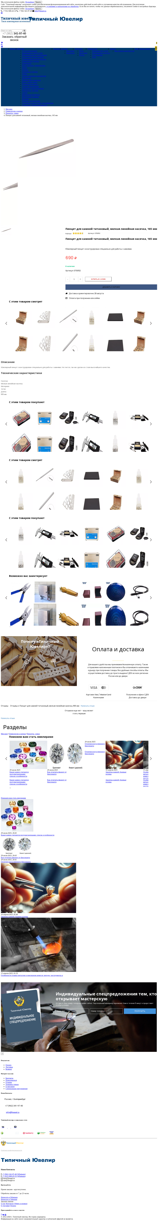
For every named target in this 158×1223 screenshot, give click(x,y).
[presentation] (10, 627)
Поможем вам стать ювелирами (13, 798)
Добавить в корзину (111, 287)
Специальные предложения (16, 1089)
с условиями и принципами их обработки (62, 6)
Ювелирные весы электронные (34, 55)
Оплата (8, 1065)
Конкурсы (70, 53)
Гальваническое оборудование (34, 59)
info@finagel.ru (40, 11)
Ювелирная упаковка (30, 97)
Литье (24, 68)
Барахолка (58, 49)
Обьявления (92, 49)
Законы (113, 49)
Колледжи (83, 53)
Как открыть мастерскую (124, 51)
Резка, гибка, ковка (29, 82)
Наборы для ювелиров (31, 101)
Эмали (24, 93)
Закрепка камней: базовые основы (116, 773)
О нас (3, 1204)
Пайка (24, 74)
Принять (38, 2)
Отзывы (9, 1082)
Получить (140, 1011)
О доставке (5, 1206)
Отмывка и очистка (30, 72)
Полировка (26, 78)
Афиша (65, 49)
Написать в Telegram (9, 1199)
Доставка (9, 1067)
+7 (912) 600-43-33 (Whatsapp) (14, 1176)
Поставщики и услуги (101, 53)
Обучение (78, 49)
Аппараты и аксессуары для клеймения (37, 103)
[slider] (78, 233)
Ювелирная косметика (31, 95)
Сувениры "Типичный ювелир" (35, 105)
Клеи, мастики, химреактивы (33, 66)
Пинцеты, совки (12, 113)
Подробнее (29, 2)
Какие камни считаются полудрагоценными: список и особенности (19, 774)
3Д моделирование (29, 51)
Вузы (81, 51)
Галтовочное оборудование (33, 57)
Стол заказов (97, 55)
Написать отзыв (87, 706)
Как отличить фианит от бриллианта (57, 773)
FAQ (94, 57)
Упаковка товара (12, 1084)
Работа (137, 49)
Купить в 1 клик (98, 279)
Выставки (70, 51)
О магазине (10, 1087)
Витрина (13, 49)
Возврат (9, 1069)
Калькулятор (145, 49)
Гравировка (26, 63)
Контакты (9, 1078)
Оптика (25, 70)
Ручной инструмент (30, 84)
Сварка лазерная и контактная (34, 76)
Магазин (21, 49)
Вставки (25, 99)
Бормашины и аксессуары (32, 53)
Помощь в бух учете (100, 51)
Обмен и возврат (20, 1204)
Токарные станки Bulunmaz (33, 88)
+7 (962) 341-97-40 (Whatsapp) (14, 1174)
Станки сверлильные (30, 86)
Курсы (81, 55)
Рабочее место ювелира (31, 80)
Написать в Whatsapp (9, 1197)
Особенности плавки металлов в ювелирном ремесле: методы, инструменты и (32, 975)
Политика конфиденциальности (11, 1150)
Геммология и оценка (30, 61)
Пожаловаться (11, 1080)
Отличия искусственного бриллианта (95, 745)
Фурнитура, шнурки (30, 91)
